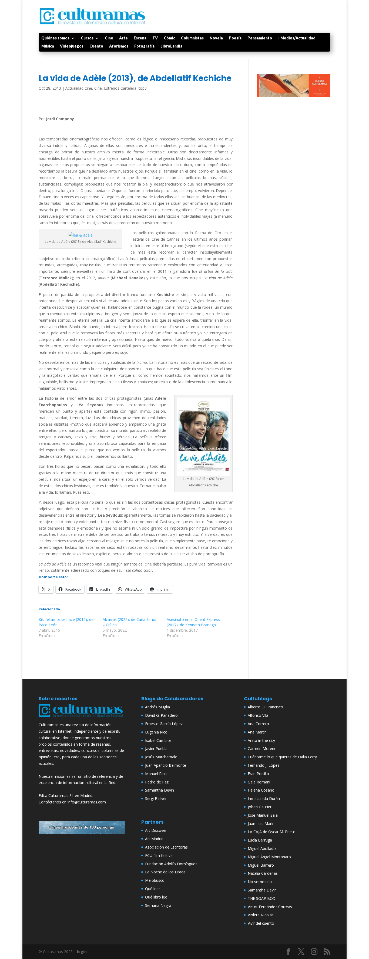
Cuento (96, 46)
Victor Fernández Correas (270, 906)
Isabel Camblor (158, 740)
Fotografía (144, 46)
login (82, 951)
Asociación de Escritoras (166, 847)
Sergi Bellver (156, 798)
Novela (216, 38)
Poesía (235, 38)
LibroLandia (171, 46)
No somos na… (261, 881)
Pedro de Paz (157, 782)
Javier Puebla (156, 748)
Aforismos (118, 46)
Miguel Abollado (262, 848)
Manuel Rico (156, 773)
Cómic (169, 38)
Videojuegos (71, 46)
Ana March (257, 732)
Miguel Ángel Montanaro (269, 856)
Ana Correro (258, 723)
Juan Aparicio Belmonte (165, 765)
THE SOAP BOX (261, 898)
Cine (109, 38)
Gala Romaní (259, 782)
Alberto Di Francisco (265, 706)
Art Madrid (154, 838)
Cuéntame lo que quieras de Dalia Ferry (282, 756)
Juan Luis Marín (261, 823)
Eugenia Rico (156, 732)
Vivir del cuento (261, 923)
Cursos (87, 38)
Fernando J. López (263, 765)
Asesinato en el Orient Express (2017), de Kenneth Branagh (193, 622)
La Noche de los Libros (165, 871)
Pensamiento (259, 38)
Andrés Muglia (157, 706)
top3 (143, 88)
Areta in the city (261, 740)
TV (155, 38)
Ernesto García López (164, 723)
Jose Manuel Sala (263, 815)
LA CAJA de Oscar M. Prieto (272, 831)
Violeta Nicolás (261, 914)
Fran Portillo (258, 773)
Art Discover (156, 830)
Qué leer (152, 888)
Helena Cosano (261, 790)
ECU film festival (159, 855)
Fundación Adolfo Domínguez (171, 863)
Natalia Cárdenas (263, 873)
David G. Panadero (161, 715)
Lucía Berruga (260, 840)
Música (47, 46)
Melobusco (155, 880)
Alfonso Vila (258, 715)
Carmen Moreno (262, 748)
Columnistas (192, 38)
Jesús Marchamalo (161, 756)
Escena (140, 38)
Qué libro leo (156, 897)
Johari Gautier (259, 806)
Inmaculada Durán (264, 798)
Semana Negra (158, 905)
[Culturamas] (82, 718)
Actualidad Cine (78, 88)
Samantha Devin (159, 790)
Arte (123, 38)
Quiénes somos (55, 38)
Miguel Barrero (261, 865)
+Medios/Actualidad (297, 38)
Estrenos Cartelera (120, 88)
